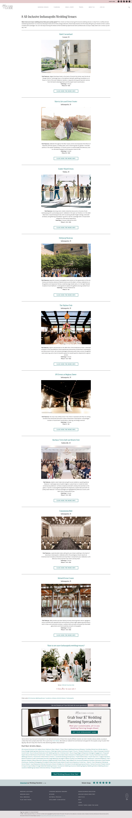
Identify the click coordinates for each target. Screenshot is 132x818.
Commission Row (66, 511)
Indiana (54, 698)
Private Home (69, 762)
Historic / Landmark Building (58, 756)
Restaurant (37, 764)
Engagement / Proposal (101, 753)
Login (80, 802)
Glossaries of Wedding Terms (77, 755)
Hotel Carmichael (66, 34)
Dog (75, 753)
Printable (45, 762)
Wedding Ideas (24, 794)
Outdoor (92, 760)
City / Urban (93, 751)
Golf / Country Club (91, 755)
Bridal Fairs (95, 749)
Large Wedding (53, 758)
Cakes (59, 751)
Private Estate (60, 762)
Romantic (49, 764)
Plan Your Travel (26, 799)
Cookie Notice (51, 815)
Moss (34, 760)
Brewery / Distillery (85, 749)
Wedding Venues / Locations (43, 698)
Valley (33, 766)
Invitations (29, 758)
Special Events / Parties (87, 764)
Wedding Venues (43, 7)
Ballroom (48, 749)
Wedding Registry (82, 766)
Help (79, 799)
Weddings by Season (34, 767)
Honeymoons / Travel (73, 756)
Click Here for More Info (66, 91)
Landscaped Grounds (42, 758)
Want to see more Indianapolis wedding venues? (66, 645)
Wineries (42, 767)
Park (104, 760)
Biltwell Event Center (66, 578)
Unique (24, 766)
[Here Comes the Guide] (6, 5)
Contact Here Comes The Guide (88, 805)
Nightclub (52, 760)
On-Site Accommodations (82, 760)
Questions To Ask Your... (79, 762)
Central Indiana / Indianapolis (65, 698)
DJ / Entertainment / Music (65, 753)
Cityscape (100, 751)
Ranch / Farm (91, 762)
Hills (42, 756)
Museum (45, 760)
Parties (108, 760)
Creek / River (29, 753)
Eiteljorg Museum (66, 238)
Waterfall (43, 766)
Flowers (35, 755)
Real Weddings (25, 797)
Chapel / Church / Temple (75, 751)
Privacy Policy (43, 815)
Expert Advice (25, 755)
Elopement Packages (88, 753)
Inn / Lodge (100, 756)
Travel (81, 7)
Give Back (61, 755)
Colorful (106, 751)
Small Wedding (76, 764)
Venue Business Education (86, 791)
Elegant (79, 753)
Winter (59, 767)
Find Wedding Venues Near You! (66, 774)
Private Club (52, 762)
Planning (57, 7)
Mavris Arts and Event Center (66, 101)
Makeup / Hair (105, 758)
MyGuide (51, 794)
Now (98, 705)
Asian (43, 749)
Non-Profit (58, 760)
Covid (23, 753)
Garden (56, 755)
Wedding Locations (26, 791)
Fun (52, 755)
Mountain (39, 760)
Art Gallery (38, 749)
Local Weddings (79, 758)
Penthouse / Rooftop (28, 762)
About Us (91, 7)
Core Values (56, 740)
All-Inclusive (31, 698)
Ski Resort (68, 764)
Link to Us (81, 797)
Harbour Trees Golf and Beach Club (66, 440)
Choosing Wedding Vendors (58, 791)
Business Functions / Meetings (48, 751)
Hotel (81, 756)
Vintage (38, 766)
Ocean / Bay (65, 760)
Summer (97, 764)
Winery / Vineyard (51, 767)
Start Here (112, 1)
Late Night (61, 758)
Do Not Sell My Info (60, 815)
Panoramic (98, 760)
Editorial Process (55, 797)
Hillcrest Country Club (68, 685)
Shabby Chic (60, 764)
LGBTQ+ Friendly (69, 758)
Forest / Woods (46, 755)
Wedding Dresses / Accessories (55, 766)
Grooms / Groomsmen (34, 756)
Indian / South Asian (90, 756)
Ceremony (64, 751)
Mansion (24, 760)
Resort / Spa (29, 764)
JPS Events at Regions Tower (66, 374)
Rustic (54, 764)
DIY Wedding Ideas (52, 753)
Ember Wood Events (66, 168)
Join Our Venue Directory (86, 794)
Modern (30, 760)
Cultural (36, 753)
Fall (31, 755)
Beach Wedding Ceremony (72, 749)
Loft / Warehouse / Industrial (92, 758)
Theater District (105, 764)
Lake (34, 758)
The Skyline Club (66, 305)
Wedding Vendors (93, 766)
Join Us (102, 7)
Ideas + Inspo (69, 7)
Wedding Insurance (70, 766)
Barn (53, 749)
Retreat (43, 764)
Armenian (32, 749)
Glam (66, 755)
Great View (101, 755)
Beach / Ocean (60, 749)
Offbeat (72, 760)
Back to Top (127, 794)
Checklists (86, 751)
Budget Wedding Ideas (32, 751)
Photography (38, 762)
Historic (47, 756)
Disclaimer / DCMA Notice (57, 799)
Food (39, 755)
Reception (99, 762)
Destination (42, 753)
